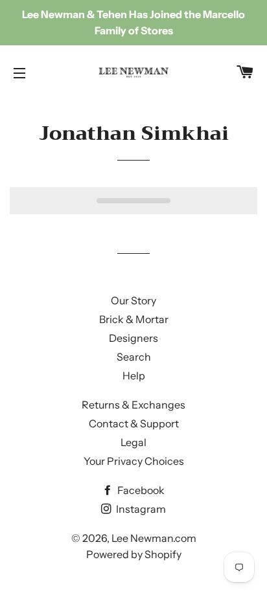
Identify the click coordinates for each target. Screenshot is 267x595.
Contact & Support (134, 423)
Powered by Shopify (133, 554)
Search (134, 356)
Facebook (140, 490)
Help (133, 375)
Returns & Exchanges (133, 404)
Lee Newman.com (153, 538)
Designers (133, 337)
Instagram (140, 508)
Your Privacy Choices (134, 461)
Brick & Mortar (133, 319)
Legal (133, 442)
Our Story (133, 300)
